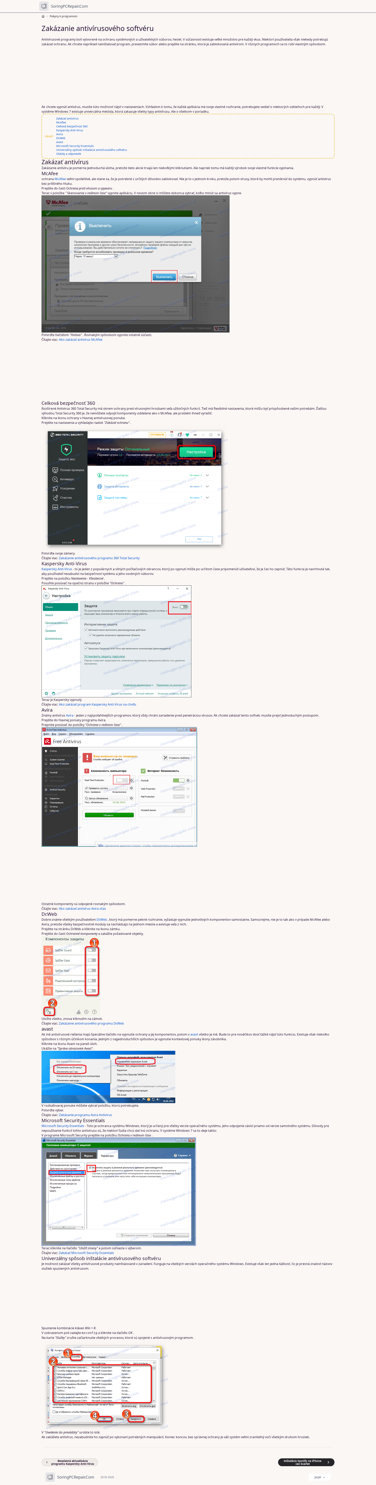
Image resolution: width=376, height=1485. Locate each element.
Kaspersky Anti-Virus (69, 130)
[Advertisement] (160, 75)
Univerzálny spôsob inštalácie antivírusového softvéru (91, 150)
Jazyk (318, 1477)
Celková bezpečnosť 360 (72, 126)
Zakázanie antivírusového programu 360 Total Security (99, 558)
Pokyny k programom (63, 16)
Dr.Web (60, 138)
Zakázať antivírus (67, 118)
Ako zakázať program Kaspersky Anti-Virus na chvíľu (97, 704)
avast (59, 142)
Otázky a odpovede (68, 154)
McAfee (61, 122)
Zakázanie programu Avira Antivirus (85, 1115)
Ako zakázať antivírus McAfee (80, 339)
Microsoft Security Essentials (75, 146)
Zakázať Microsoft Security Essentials (86, 1253)
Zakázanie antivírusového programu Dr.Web (91, 1023)
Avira (59, 134)
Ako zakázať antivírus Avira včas (82, 908)
